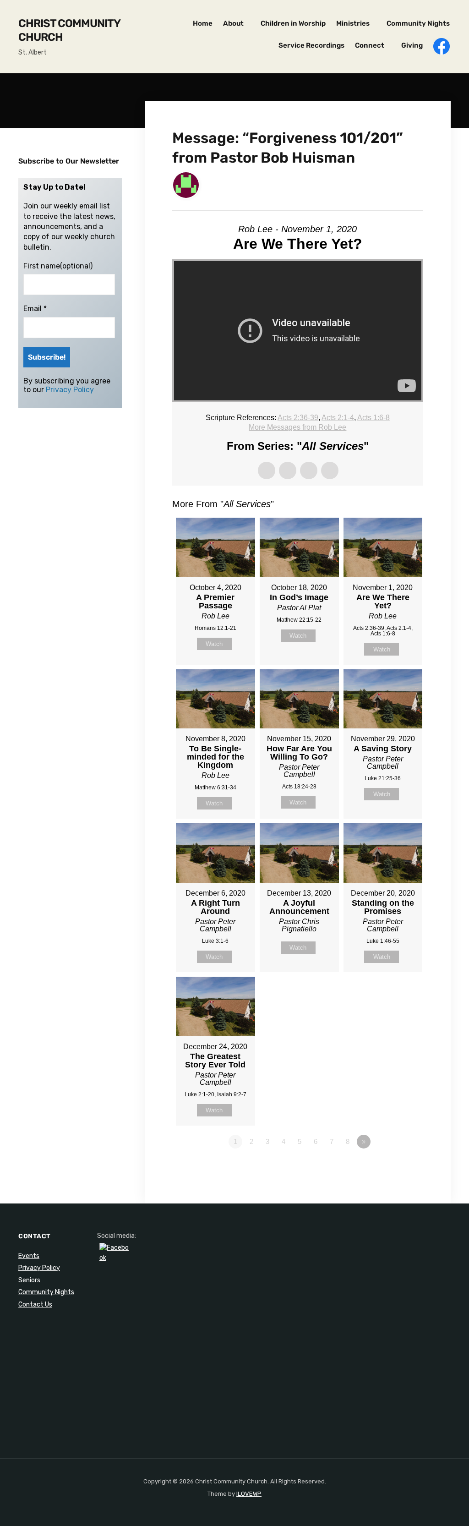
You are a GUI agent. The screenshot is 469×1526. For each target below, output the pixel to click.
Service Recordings (311, 45)
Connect (369, 45)
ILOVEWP (249, 1493)
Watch (214, 643)
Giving (412, 45)
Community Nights (418, 23)
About (233, 23)
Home (203, 23)
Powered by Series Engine (389, 1167)
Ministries (353, 23)
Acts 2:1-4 (338, 417)
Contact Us (35, 1304)
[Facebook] (114, 1257)
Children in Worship (293, 23)
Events (28, 1256)
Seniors (29, 1280)
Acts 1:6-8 (373, 417)
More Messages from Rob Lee (297, 427)
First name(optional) (58, 266)
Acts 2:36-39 (298, 417)
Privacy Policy (70, 389)
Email (35, 308)
